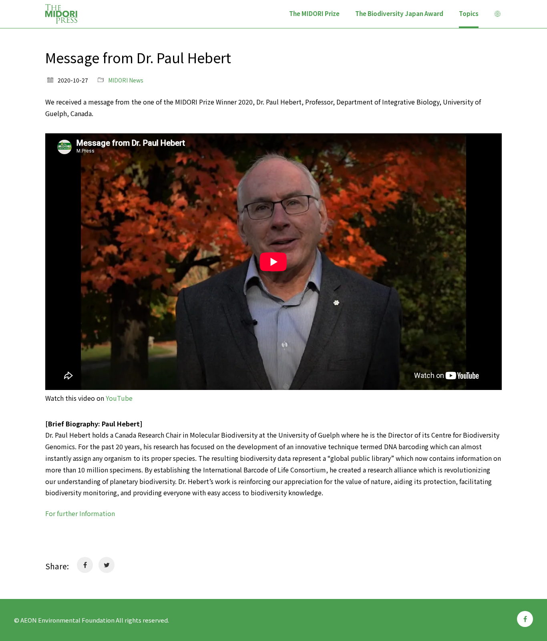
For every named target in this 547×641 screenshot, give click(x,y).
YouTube (119, 398)
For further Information (80, 513)
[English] (498, 14)
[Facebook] (85, 565)
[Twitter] (107, 565)
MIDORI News (125, 80)
